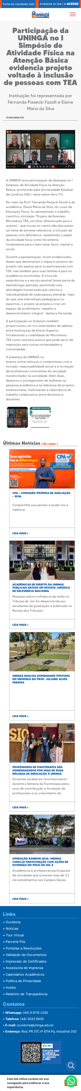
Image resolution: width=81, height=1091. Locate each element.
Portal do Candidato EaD (18, 4)
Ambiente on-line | (59, 4)
